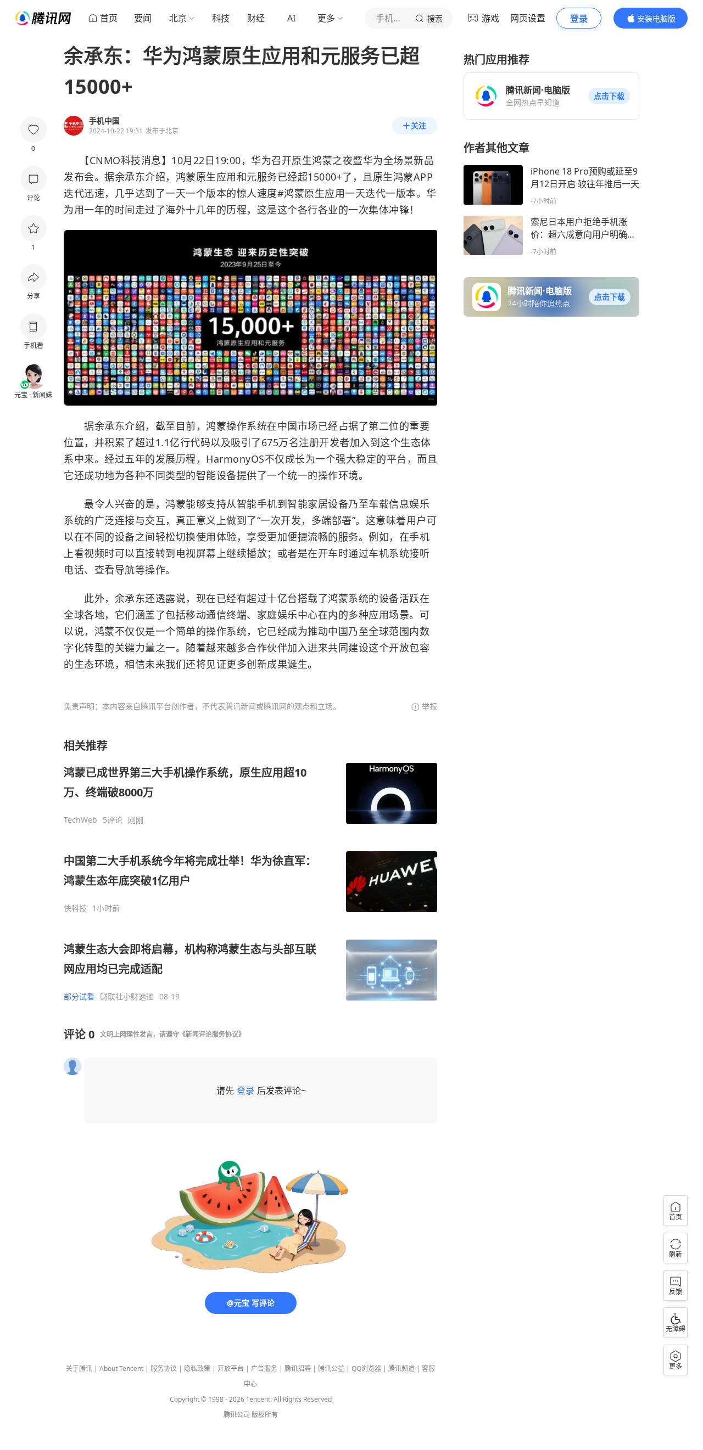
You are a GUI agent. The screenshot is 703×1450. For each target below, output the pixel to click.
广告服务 (264, 1368)
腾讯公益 (331, 1368)
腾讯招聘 (297, 1368)
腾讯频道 (401, 1368)
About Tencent (121, 1368)
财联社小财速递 (127, 997)
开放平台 (230, 1368)
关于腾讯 (79, 1368)
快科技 (75, 908)
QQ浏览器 (366, 1368)
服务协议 (163, 1368)
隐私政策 (197, 1368)
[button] (609, 96)
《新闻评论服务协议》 (212, 1034)
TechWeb (80, 820)
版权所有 (265, 1414)
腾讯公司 (237, 1414)
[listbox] (250, 870)
